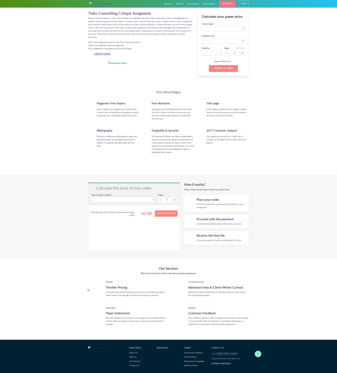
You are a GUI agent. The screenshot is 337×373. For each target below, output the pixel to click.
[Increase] (242, 53)
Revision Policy (191, 366)
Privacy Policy (208, 4)
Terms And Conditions (193, 353)
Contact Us (134, 366)
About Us (168, 4)
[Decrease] (226, 53)
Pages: (161, 195)
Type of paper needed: (101, 195)
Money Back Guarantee (194, 361)
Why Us (180, 4)
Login (243, 4)
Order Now (227, 4)
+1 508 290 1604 (225, 354)
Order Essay (102, 54)
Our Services (193, 4)
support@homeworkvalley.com (226, 358)
